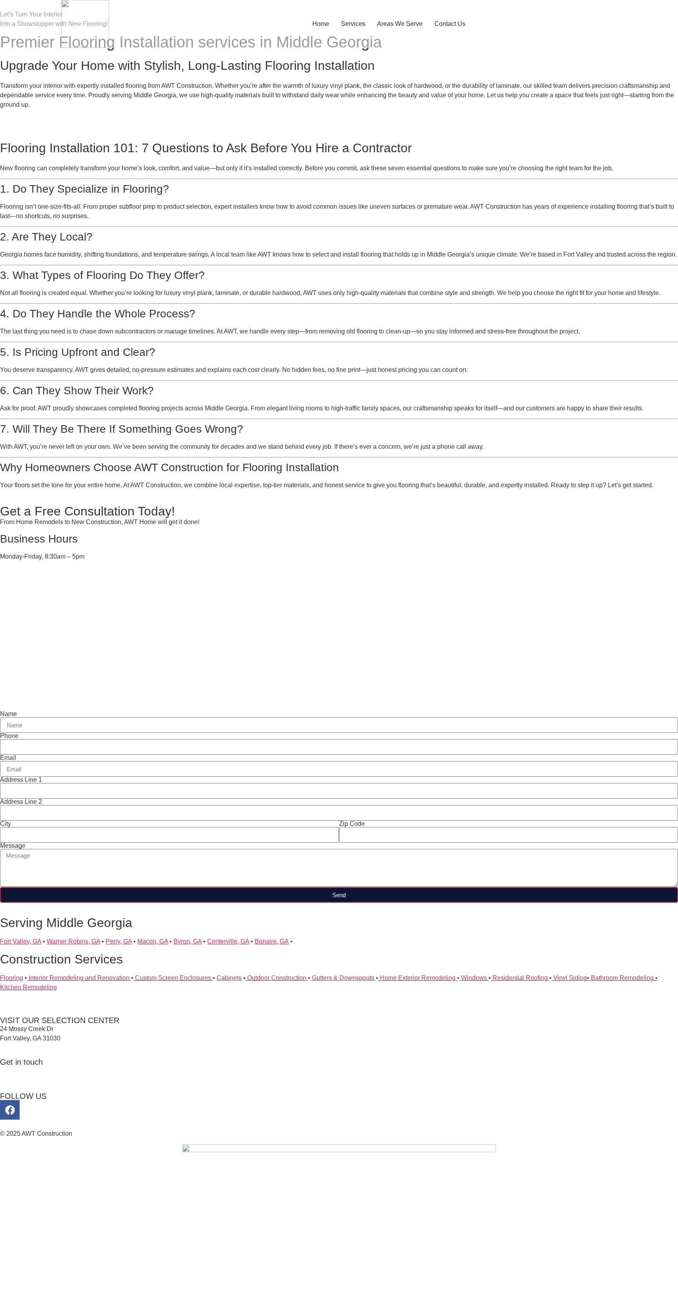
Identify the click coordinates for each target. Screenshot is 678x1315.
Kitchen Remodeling (28, 987)
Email (8, 758)
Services (353, 23)
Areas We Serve (400, 23)
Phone (9, 736)
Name (8, 714)
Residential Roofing (520, 977)
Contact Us (449, 23)
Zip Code (352, 824)
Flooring (11, 977)
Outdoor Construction (276, 977)
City (5, 824)
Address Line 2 (21, 802)
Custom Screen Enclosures (173, 977)
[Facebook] (10, 1110)
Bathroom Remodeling (621, 977)
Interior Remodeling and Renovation (78, 977)
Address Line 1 (21, 780)
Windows (474, 977)
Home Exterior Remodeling (418, 977)
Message (13, 846)
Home (320, 23)
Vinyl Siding (569, 977)
